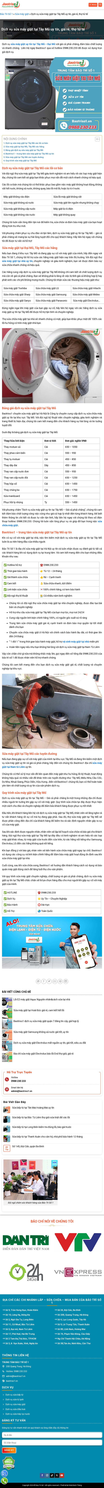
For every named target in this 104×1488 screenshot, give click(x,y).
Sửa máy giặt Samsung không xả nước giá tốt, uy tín (41, 1032)
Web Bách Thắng (75, 1485)
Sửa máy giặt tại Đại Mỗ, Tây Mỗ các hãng (25, 146)
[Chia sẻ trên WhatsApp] (38, 981)
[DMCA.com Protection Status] (8, 1463)
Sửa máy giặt (22, 14)
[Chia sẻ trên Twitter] (49, 981)
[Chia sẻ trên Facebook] (43, 981)
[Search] (100, 5)
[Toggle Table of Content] (96, 139)
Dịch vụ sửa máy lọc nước (17, 1414)
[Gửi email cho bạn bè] (54, 981)
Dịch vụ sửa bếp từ (14, 1394)
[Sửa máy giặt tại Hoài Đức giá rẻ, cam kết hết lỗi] (7, 1013)
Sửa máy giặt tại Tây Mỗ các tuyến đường (25, 157)
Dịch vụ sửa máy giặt (15, 1404)
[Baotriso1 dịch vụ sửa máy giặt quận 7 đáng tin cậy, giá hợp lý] (7, 1024)
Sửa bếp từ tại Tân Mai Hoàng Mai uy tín (33, 1107)
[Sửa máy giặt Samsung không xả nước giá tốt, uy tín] (7, 1035)
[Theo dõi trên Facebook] (42, 1475)
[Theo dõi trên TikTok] (52, 1475)
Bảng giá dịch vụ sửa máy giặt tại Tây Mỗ (24, 150)
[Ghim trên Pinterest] (60, 981)
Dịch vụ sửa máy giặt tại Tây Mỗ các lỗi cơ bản (27, 143)
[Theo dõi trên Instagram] (47, 1475)
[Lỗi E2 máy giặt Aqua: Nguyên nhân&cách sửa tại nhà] (7, 1003)
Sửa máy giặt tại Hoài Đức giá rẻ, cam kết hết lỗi (39, 1010)
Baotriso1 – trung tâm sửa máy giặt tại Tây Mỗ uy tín (30, 153)
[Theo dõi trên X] (57, 1475)
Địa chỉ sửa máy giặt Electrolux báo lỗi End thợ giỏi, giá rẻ (44, 1053)
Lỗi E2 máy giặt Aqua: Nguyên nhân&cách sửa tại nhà (42, 999)
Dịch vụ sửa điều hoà (15, 1409)
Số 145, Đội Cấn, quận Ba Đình (28, 1146)
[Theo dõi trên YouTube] (62, 1475)
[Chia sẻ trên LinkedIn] (65, 981)
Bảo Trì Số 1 (6, 14)
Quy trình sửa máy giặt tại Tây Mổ (21, 160)
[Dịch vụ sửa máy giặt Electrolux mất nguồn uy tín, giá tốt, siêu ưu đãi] (7, 1046)
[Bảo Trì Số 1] (11, 4)
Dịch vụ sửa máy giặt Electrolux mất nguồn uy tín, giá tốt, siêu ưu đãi (50, 1042)
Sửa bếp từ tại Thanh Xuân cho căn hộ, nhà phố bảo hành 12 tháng (47, 1136)
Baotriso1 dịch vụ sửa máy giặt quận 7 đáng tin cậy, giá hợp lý (46, 1021)
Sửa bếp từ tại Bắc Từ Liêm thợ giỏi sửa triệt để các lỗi (41, 1117)
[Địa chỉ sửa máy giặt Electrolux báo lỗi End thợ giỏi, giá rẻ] (7, 1057)
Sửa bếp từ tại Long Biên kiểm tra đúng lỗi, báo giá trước (41, 1127)
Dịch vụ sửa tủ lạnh (14, 1399)
